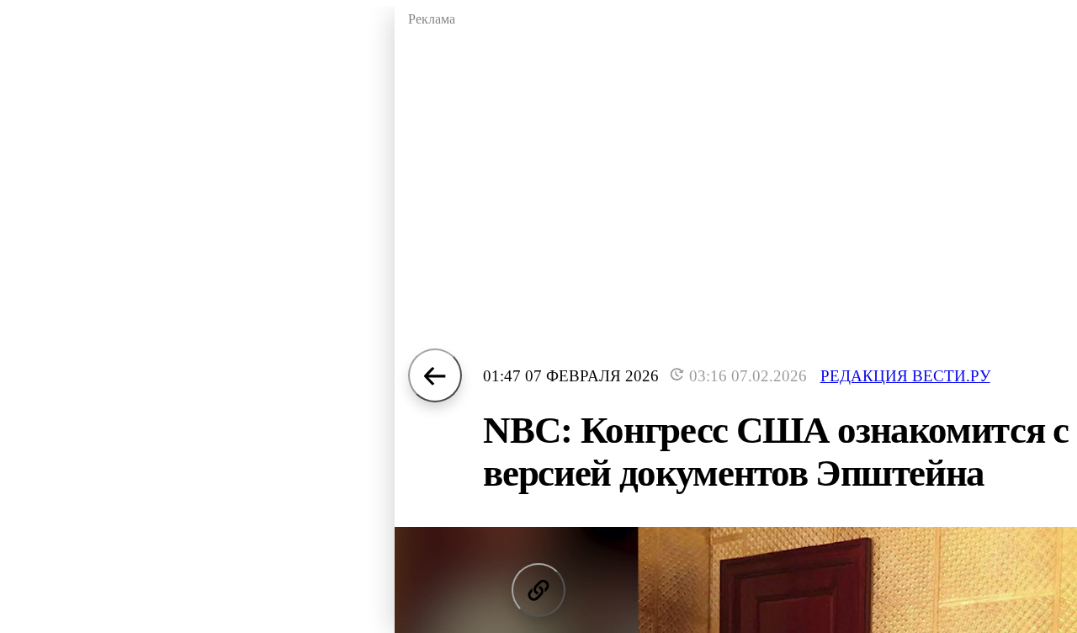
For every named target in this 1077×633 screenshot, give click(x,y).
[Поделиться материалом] (538, 590)
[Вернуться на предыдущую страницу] (435, 375)
